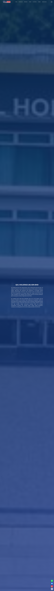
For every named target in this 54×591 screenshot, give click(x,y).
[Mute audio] (51, 2)
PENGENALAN (21, 1)
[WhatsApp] (52, 581)
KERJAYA (39, 1)
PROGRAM (25, 1)
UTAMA (16, 1)
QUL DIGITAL (34, 1)
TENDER (30, 1)
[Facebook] (52, 583)
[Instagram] (52, 586)
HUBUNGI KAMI (44, 1)
